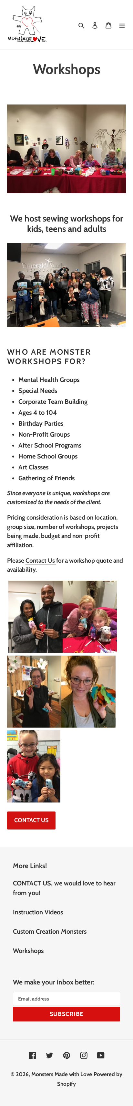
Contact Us (41, 560)
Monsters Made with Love (61, 1074)
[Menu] (122, 25)
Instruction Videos (38, 912)
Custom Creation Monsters (50, 931)
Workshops (28, 951)
